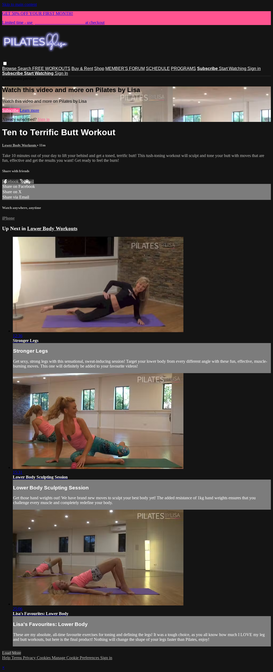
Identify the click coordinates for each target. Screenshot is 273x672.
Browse (10, 68)
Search (25, 68)
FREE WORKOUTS (51, 68)
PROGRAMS (183, 68)
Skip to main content (19, 4)
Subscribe (11, 110)
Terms (17, 657)
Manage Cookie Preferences (76, 657)
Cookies (44, 657)
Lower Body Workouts (19, 145)
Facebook (11, 181)
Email (29, 181)
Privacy (30, 657)
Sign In (61, 73)
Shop (99, 68)
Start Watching (233, 68)
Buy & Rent (82, 68)
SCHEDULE (158, 68)
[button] (5, 63)
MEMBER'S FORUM (125, 68)
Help (6, 657)
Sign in (254, 68)
